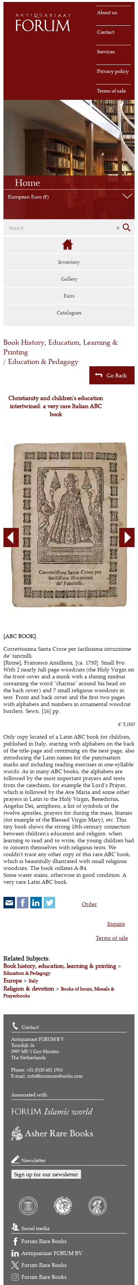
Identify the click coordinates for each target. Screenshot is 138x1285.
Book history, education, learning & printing (59, 966)
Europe (12, 980)
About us (107, 12)
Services (106, 51)
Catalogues (69, 312)
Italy (33, 980)
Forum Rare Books (44, 1241)
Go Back (117, 375)
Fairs (69, 295)
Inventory (69, 261)
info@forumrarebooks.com (55, 1076)
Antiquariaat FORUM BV (51, 1253)
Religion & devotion (28, 988)
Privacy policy (113, 71)
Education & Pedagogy (43, 361)
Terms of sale (111, 90)
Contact (105, 31)
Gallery (69, 278)
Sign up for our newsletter (46, 1174)
